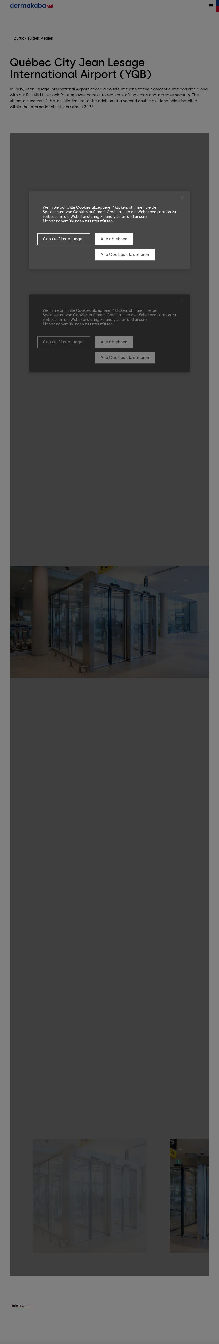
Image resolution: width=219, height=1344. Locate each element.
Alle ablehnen (114, 239)
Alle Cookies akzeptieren (125, 254)
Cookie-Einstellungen (64, 239)
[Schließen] (182, 198)
